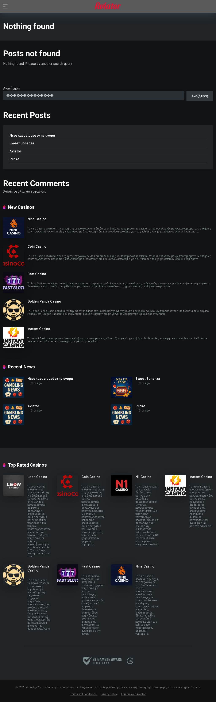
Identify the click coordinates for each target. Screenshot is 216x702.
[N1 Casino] (121, 495)
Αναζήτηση (11, 88)
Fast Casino (36, 274)
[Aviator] (108, 6)
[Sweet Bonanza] (121, 397)
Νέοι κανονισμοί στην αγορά (32, 135)
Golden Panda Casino (44, 301)
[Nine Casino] (13, 237)
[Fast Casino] (13, 292)
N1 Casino (143, 477)
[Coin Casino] (13, 264)
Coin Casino (36, 246)
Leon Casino (37, 477)
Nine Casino (36, 219)
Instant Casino (38, 329)
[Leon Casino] (13, 495)
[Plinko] (121, 424)
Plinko (14, 159)
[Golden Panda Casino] (13, 319)
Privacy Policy (109, 694)
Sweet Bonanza (21, 143)
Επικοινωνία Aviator (133, 694)
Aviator (15, 151)
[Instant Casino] (13, 347)
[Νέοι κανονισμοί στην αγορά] (13, 397)
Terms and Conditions (83, 694)
